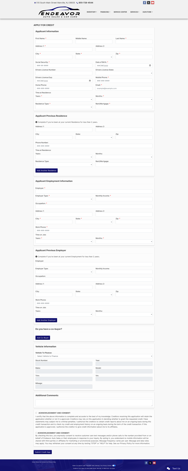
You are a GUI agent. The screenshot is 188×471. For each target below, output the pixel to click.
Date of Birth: (101, 62)
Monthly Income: (103, 196)
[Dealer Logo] (59, 12)
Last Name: (120, 38)
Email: (98, 85)
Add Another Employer (46, 320)
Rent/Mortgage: (102, 104)
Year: (98, 360)
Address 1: (39, 46)
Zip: (117, 54)
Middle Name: (81, 38)
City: (37, 54)
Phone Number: (41, 142)
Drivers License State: (105, 70)
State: (78, 54)
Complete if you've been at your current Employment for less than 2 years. (68, 256)
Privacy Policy (126, 443)
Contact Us (45, 462)
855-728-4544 (86, 3)
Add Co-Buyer (43, 338)
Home (33, 462)
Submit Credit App (42, 452)
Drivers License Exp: (43, 77)
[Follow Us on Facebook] (144, 2)
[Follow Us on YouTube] (152, 2)
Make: (37, 368)
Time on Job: (40, 235)
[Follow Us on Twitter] (148, 2)
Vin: (97, 375)
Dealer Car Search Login (78, 465)
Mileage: (38, 383)
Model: (98, 368)
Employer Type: (41, 196)
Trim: (37, 375)
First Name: (40, 38)
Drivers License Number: (45, 70)
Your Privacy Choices (106, 465)
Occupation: (40, 203)
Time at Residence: (43, 93)
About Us (38, 462)
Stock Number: (41, 360)
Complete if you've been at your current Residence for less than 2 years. (67, 122)
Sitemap (97, 465)
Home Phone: (41, 85)
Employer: (39, 188)
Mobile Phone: (101, 77)
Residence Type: (42, 104)
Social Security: (41, 62)
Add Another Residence (46, 170)
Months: (99, 96)
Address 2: (100, 46)
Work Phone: (40, 227)
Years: (38, 96)
